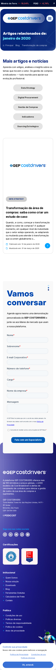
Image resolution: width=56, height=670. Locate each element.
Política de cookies (14, 627)
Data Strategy (28, 88)
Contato (9, 600)
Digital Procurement (28, 97)
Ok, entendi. (28, 665)
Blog (8, 589)
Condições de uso (14, 615)
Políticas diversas (13, 619)
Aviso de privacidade (15, 630)
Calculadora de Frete (15, 596)
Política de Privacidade (19, 654)
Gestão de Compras (28, 107)
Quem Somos (12, 578)
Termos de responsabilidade (19, 623)
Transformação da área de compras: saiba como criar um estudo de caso (27, 212)
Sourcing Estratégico (28, 126)
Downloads (11, 585)
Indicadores (28, 117)
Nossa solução (12, 581)
